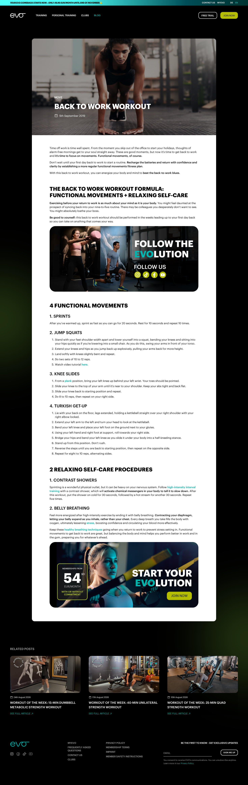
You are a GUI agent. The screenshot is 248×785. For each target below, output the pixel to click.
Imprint (110, 751)
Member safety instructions (124, 756)
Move (58, 97)
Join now (229, 15)
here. (85, 364)
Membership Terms (118, 747)
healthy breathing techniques (83, 529)
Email (166, 753)
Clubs (85, 15)
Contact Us (208, 2)
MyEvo (221, 2)
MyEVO (72, 742)
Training (41, 15)
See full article (20, 713)
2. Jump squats (66, 332)
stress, (91, 523)
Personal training (64, 15)
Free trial (207, 15)
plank (68, 381)
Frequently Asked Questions (79, 749)
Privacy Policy (115, 742)
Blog (97, 15)
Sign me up (229, 752)
